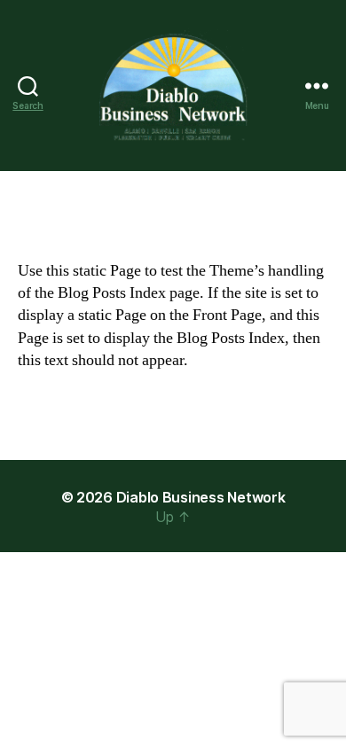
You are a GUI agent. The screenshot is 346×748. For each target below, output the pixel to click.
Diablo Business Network (201, 497)
